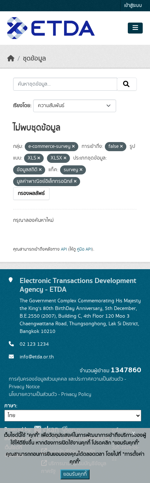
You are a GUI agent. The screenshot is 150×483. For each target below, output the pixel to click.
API (64, 249)
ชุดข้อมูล (34, 58)
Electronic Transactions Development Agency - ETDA (78, 285)
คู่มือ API (84, 249)
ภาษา (10, 405)
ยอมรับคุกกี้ (75, 474)
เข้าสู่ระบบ (133, 5)
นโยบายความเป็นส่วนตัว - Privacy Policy (50, 394)
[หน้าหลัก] (11, 58)
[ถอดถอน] (73, 147)
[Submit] (127, 84)
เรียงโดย (21, 105)
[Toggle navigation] (135, 28)
